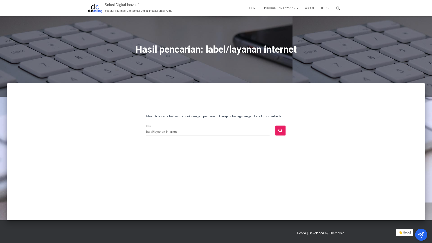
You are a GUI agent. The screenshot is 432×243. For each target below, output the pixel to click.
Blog (324, 8)
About (309, 8)
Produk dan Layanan (280, 8)
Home (253, 8)
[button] (297, 8)
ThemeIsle (336, 233)
